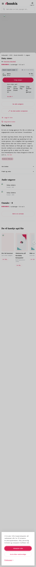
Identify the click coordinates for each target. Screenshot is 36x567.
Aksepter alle (18, 548)
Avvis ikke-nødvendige (18, 554)
